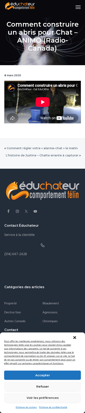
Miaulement (50, 303)
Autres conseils (15, 321)
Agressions (50, 312)
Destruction (12, 312)
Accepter (42, 375)
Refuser (42, 386)
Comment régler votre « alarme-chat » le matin (42, 148)
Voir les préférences (43, 398)
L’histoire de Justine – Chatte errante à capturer (42, 155)
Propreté (10, 303)
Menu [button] (73, 7)
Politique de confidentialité (53, 407)
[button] (75, 338)
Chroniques (50, 321)
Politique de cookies (26, 407)
